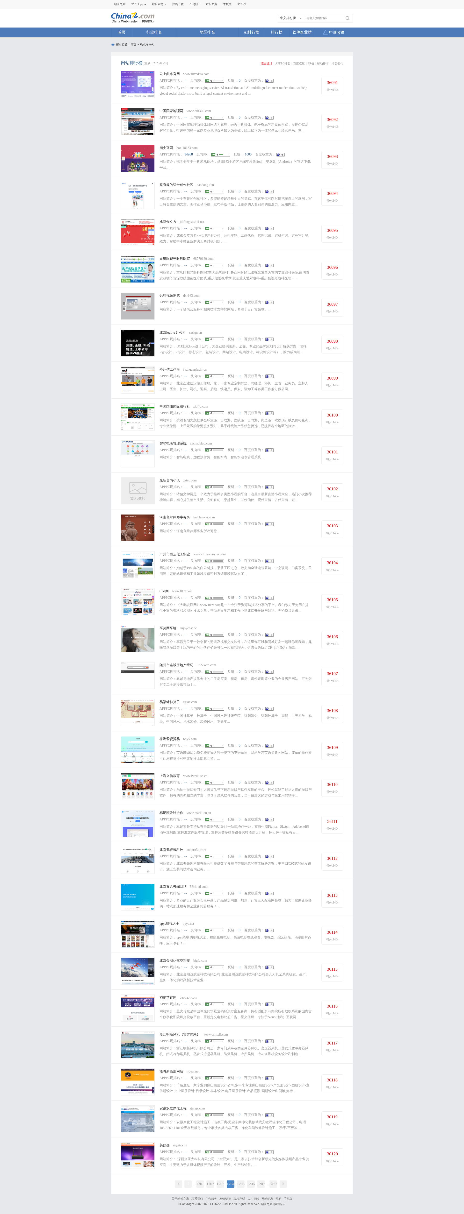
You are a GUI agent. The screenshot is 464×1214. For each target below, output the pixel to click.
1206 (251, 1184)
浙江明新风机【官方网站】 (180, 1034)
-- (185, 80)
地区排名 (207, 32)
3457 (273, 1184)
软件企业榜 (302, 32)
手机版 (288, 1198)
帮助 (278, 1198)
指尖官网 (166, 148)
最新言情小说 (170, 480)
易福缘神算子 (170, 702)
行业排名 (154, 32)
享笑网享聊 (168, 628)
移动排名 (323, 63)
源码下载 (178, 4)
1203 (220, 1184)
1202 (210, 1184)
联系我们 (197, 1198)
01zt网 (164, 591)
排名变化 (337, 63)
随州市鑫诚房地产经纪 (176, 665)
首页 (122, 32)
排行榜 (277, 32)
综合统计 (266, 63)
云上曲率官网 (170, 74)
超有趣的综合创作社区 (176, 185)
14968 (188, 154)
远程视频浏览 (170, 295)
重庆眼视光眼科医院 (175, 259)
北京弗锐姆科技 (171, 850)
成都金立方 (168, 222)
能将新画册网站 (171, 1071)
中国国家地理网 (171, 111)
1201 (200, 1184)
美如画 (165, 1145)
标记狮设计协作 (171, 813)
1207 (261, 1184)
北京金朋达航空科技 (175, 960)
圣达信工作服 (170, 369)
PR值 (311, 63)
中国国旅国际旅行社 (175, 406)
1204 (230, 1184)
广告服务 (211, 1198)
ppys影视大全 (169, 923)
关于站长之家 (180, 1198)
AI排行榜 (251, 32)
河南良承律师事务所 (175, 517)
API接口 (194, 4)
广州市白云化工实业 (175, 554)
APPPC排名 (282, 63)
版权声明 (239, 1198)
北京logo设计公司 (173, 332)
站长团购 (211, 4)
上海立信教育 (170, 776)
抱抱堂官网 (168, 997)
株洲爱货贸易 (170, 739)
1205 (241, 1184)
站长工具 (137, 4)
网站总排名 (146, 44)
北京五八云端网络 (173, 887)
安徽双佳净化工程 (173, 1108)
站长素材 (157, 4)
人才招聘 (253, 1198)
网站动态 (267, 1198)
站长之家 (120, 4)
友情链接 (225, 1198)
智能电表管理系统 (173, 443)
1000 (248, 154)
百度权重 (299, 63)
